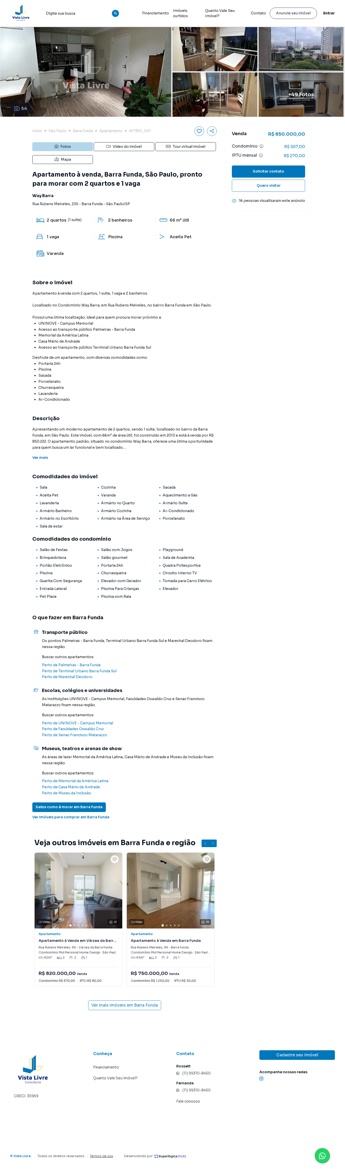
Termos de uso (101, 1156)
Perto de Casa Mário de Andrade (71, 787)
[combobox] (80, 13)
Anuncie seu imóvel (293, 13)
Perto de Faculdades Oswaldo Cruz (73, 729)
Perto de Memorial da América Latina (75, 781)
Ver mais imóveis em (124, 1005)
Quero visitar (269, 185)
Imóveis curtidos (180, 13)
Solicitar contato (268, 171)
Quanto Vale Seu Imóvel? (220, 13)
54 (24, 108)
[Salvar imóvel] (199, 131)
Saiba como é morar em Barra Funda (69, 807)
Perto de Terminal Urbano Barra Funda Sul (79, 671)
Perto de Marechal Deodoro (67, 677)
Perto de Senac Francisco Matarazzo (74, 735)
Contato (258, 13)
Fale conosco (188, 1101)
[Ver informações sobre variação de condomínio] (261, 146)
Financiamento (155, 13)
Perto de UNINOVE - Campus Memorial (77, 723)
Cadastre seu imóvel (297, 1055)
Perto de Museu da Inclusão (66, 793)
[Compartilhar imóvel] (212, 131)
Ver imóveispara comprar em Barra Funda (70, 817)
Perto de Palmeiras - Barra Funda (71, 665)
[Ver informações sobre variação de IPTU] (261, 155)
